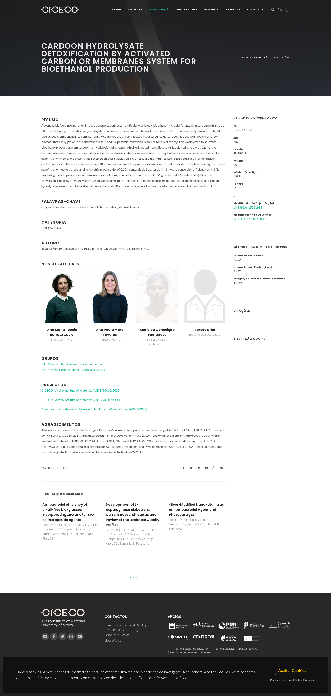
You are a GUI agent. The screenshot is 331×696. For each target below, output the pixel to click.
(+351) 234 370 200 (118, 635)
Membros (211, 9)
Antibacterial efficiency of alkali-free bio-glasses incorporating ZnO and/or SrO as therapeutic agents (68, 512)
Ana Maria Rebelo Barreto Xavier (62, 332)
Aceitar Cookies (292, 670)
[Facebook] (54, 636)
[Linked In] (45, 636)
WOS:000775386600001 (250, 219)
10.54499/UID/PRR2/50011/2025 (191, 652)
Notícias (135, 9)
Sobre (117, 9)
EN (279, 10)
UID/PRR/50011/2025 (179, 649)
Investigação (159, 9)
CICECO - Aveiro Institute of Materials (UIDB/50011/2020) (80, 390)
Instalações (187, 9)
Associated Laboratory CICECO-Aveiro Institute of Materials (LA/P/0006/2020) (94, 409)
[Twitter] (62, 636)
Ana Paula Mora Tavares (110, 332)
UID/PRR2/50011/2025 (246, 649)
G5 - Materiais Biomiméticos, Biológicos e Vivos (73, 369)
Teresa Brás (205, 329)
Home (244, 57)
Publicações (281, 57)
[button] (130, 577)
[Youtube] (80, 636)
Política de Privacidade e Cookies (292, 680)
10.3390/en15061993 (247, 207)
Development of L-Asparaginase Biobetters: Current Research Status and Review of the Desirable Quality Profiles (132, 514)
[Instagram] (71, 636)
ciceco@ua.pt (113, 640)
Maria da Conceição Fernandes (157, 332)
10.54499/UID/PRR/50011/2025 (214, 649)
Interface (232, 9)
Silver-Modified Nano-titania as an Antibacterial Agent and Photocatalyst (196, 509)
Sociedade (255, 9)
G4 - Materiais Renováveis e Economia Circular (72, 364)
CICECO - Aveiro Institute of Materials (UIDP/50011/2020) (80, 400)
